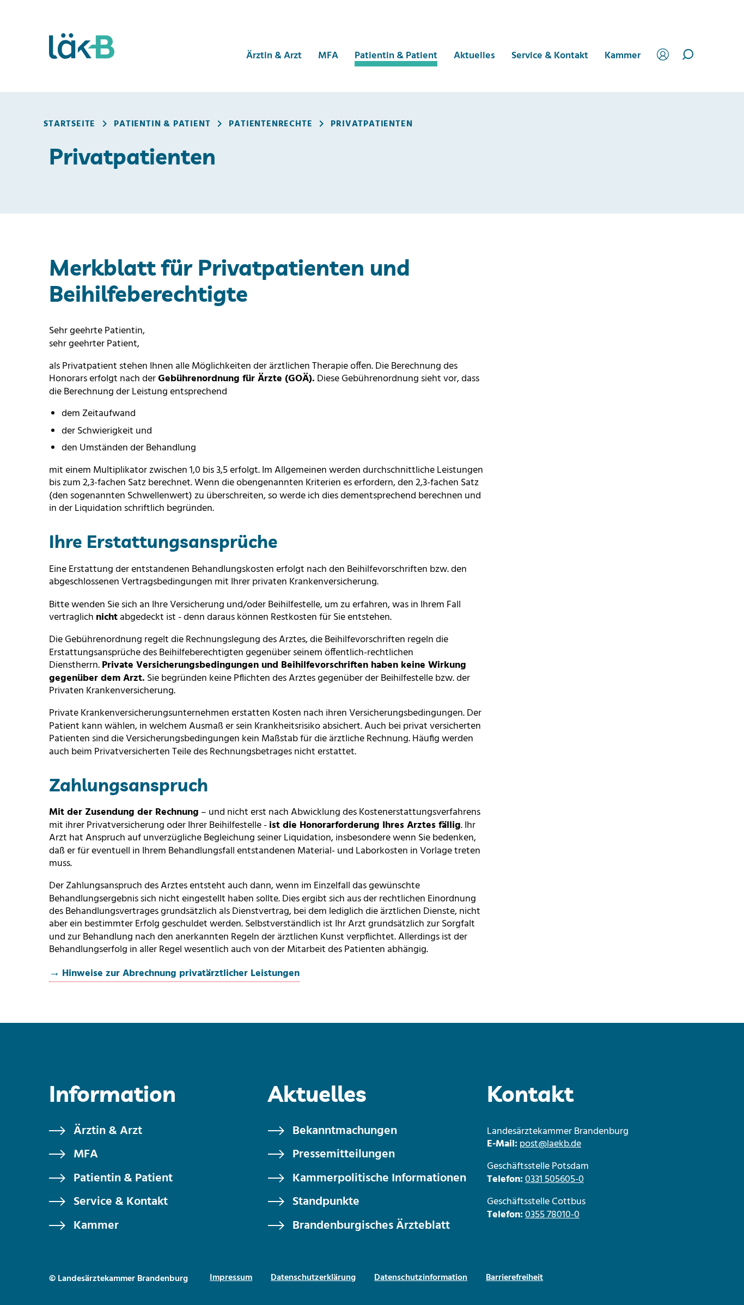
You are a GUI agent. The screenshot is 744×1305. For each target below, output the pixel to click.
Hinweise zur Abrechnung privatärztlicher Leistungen (181, 973)
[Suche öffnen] (688, 54)
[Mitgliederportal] (664, 53)
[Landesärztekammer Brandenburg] (81, 46)
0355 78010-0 (552, 1215)
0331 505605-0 (554, 1179)
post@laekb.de (550, 1144)
